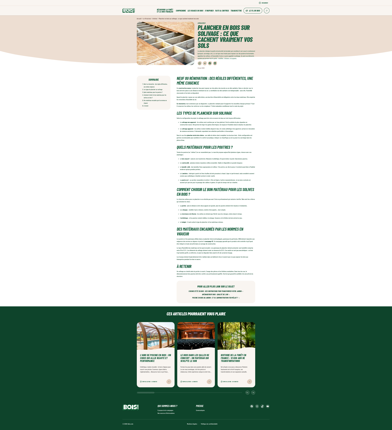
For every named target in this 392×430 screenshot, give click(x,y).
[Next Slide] (253, 393)
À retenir (146, 106)
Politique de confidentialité (209, 424)
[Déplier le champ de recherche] (267, 10)
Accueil (139, 18)
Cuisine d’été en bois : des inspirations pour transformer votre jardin (216, 291)
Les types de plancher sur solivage (153, 89)
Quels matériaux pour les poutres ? (153, 92)
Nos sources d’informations (166, 413)
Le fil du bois (254, 10)
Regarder (265, 3)
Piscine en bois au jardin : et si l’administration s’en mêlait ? (216, 298)
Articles (155, 18)
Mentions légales (192, 424)
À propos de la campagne (165, 410)
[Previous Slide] (247, 393)
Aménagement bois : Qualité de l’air (216, 295)
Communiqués (200, 410)
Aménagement (202, 23)
